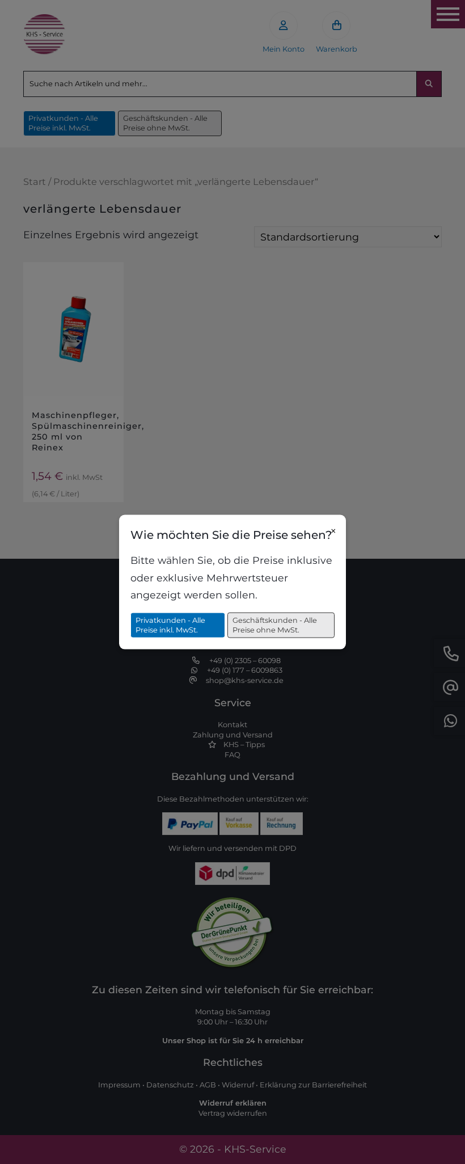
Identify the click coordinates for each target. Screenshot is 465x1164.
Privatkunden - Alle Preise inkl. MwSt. (170, 624)
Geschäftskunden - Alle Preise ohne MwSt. (274, 624)
